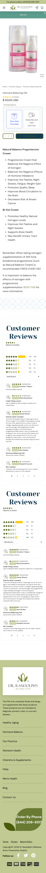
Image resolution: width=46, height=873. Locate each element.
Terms (5, 841)
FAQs (6, 769)
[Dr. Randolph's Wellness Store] (21, 7)
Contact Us (9, 797)
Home (5, 87)
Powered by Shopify (18, 850)
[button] (4, 7)
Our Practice (10, 741)
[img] (17, 384)
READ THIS (29, 287)
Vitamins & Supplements (17, 760)
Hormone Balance (13, 732)
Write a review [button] (22, 348)
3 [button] (23, 476)
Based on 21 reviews (12, 345)
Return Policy (26, 841)
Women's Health (12, 750)
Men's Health (10, 778)
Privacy (14, 841)
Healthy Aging (15, 87)
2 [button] (17, 476)
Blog (5, 788)
